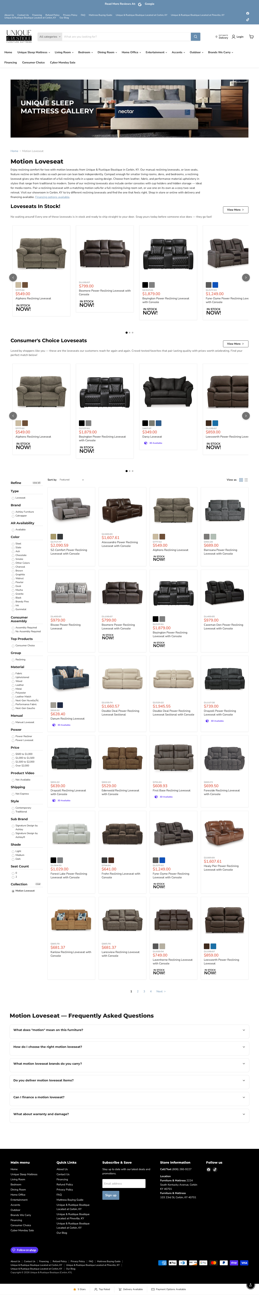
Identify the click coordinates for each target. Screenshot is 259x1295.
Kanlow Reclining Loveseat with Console (71, 954)
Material (17, 667)
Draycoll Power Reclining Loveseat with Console (220, 713)
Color (15, 537)
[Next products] (246, 277)
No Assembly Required (28, 631)
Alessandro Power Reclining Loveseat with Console (120, 544)
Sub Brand (19, 819)
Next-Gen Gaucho (25, 708)
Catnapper (21, 515)
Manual (17, 716)
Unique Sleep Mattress (32, 52)
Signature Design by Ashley (26, 827)
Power (16, 730)
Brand (16, 505)
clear (38, 884)
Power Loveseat (24, 740)
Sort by (52, 479)
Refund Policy (52, 15)
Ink (17, 605)
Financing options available (52, 197)
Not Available (22, 779)
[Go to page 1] (126, 333)
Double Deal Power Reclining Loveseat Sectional (120, 713)
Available (20, 529)
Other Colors (22, 563)
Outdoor (195, 52)
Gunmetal (20, 609)
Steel (18, 543)
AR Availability (22, 523)
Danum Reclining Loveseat (68, 719)
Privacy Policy (70, 15)
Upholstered (22, 677)
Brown (19, 570)
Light (18, 851)
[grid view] (241, 479)
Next (159, 991)
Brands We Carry (219, 52)
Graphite (20, 574)
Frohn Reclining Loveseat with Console (121, 875)
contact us (228, 1089)
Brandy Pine (22, 601)
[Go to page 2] (129, 332)
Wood (18, 681)
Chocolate (20, 555)
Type (15, 491)
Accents (177, 52)
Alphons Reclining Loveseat (33, 298)
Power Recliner (23, 736)
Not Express (22, 793)
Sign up (110, 1195)
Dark (18, 859)
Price (15, 748)
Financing (37, 15)
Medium (19, 855)
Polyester (20, 692)
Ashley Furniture (24, 511)
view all (36, 482)
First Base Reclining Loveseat (171, 790)
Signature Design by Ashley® (26, 835)
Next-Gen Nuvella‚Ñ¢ (27, 700)
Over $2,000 (22, 765)
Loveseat (20, 497)
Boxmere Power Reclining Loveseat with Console (105, 292)
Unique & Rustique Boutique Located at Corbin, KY (141, 15)
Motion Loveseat (25, 890)
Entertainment (155, 52)
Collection (19, 884)
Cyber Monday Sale (62, 62)
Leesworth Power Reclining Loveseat (229, 437)
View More (234, 210)
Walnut (19, 578)
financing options (42, 1105)
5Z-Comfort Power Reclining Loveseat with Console (69, 552)
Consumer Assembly (19, 619)
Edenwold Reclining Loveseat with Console (120, 792)
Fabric (18, 673)
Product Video (22, 773)
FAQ (83, 15)
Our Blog (64, 18)
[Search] (195, 37)
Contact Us (23, 15)
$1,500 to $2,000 (24, 761)
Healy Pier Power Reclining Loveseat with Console (221, 868)
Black (18, 597)
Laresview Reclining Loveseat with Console (121, 954)
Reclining (20, 659)
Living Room (63, 52)
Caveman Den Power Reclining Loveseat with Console (223, 626)
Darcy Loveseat (152, 437)
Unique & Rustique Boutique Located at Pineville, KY (197, 15)
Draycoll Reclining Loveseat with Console (68, 792)
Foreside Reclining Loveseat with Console (222, 792)
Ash (17, 551)
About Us (9, 15)
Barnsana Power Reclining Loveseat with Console (220, 552)
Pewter (19, 582)
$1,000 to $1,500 (24, 758)
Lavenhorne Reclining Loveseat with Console (173, 961)
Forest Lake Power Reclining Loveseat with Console (69, 875)
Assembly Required (26, 627)
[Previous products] (13, 277)
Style (15, 801)
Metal (18, 689)
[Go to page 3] (132, 332)
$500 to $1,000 (23, 754)
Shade (16, 845)
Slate (18, 547)
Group (16, 653)
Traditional (21, 811)
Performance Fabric (26, 704)
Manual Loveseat (24, 722)
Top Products (22, 639)
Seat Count (20, 866)
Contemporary (23, 807)
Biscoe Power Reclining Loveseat (66, 626)
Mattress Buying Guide (100, 15)
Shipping (18, 787)
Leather (19, 685)
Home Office (130, 52)
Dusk (18, 586)
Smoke (19, 559)
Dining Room (106, 52)
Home (8, 52)
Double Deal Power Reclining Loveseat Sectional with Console (173, 713)
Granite (19, 594)
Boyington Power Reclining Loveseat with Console (165, 300)
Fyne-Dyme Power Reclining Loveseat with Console (230, 300)
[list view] (245, 479)
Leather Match (23, 696)
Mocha (19, 590)
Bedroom (84, 52)
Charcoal (20, 566)
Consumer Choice (33, 62)
